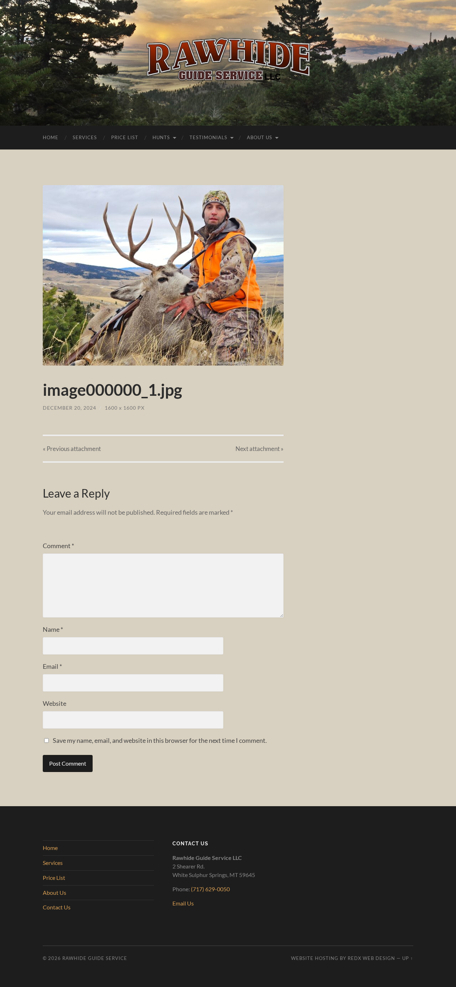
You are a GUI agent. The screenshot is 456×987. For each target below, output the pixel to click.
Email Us (183, 903)
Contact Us (57, 907)
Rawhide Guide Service (94, 958)
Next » (259, 448)
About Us (259, 137)
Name (53, 629)
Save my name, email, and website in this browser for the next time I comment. (160, 740)
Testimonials (208, 137)
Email (52, 666)
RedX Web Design (371, 958)
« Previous (72, 448)
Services (85, 137)
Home (50, 137)
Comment (58, 546)
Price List (124, 137)
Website (54, 703)
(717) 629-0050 (210, 889)
